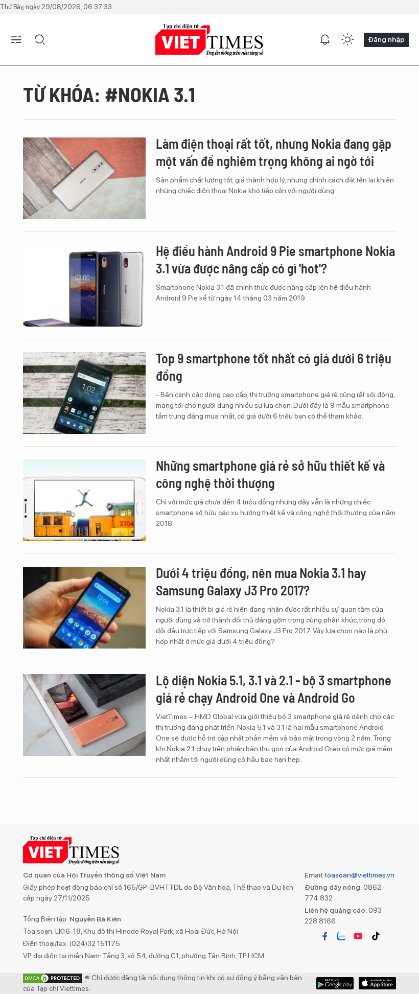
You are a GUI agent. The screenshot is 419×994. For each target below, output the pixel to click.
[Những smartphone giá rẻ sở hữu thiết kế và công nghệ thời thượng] (84, 500)
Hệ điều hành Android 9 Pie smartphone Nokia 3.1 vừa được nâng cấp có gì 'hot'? (275, 259)
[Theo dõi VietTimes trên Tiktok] (375, 936)
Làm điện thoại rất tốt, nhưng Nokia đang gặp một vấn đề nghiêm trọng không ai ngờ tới (273, 152)
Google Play (377, 983)
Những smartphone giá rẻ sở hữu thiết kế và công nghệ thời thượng (270, 474)
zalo (341, 936)
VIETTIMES (209, 40)
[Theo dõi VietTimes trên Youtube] (358, 936)
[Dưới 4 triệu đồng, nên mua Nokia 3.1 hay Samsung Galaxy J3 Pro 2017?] (84, 608)
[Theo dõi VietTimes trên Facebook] (325, 936)
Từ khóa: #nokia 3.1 (109, 94)
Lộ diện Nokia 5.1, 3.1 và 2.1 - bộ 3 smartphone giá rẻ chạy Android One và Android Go (273, 688)
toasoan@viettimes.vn (358, 875)
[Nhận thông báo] (325, 40)
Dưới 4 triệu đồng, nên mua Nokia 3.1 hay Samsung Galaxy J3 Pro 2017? (261, 581)
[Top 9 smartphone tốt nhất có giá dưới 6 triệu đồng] (84, 393)
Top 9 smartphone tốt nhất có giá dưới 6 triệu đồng (273, 366)
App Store (335, 983)
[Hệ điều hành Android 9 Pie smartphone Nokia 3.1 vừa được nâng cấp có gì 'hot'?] (84, 286)
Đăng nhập (386, 39)
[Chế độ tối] (347, 40)
